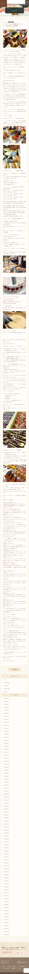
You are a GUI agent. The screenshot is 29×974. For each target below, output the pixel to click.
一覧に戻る (14, 669)
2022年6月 (6, 844)
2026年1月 (6, 719)
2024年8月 (6, 770)
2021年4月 (6, 883)
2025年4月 (6, 746)
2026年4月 (6, 710)
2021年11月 (6, 865)
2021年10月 (6, 868)
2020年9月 (6, 904)
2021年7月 (6, 877)
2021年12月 (6, 862)
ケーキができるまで (22, 966)
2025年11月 (6, 725)
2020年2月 (6, 925)
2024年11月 (6, 761)
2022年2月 (6, 856)
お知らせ (6, 691)
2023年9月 (6, 803)
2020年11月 (6, 898)
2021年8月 (6, 874)
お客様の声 (6, 685)
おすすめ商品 (7, 682)
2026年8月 (6, 698)
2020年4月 (6, 919)
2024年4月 (6, 782)
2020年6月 (6, 913)
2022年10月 (6, 832)
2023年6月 (6, 812)
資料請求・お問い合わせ (21, 952)
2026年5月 (6, 707)
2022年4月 (6, 850)
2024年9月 (6, 767)
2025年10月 (6, 728)
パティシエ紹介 (5, 968)
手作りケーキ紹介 (11, 966)
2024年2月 (6, 788)
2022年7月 (6, 841)
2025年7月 (6, 737)
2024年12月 (6, 758)
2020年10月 (6, 901)
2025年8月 (6, 734)
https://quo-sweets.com (8, 80)
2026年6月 (6, 704)
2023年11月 (6, 797)
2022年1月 (6, 859)
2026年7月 (6, 701)
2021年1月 (6, 892)
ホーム (3, 966)
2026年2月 (6, 716)
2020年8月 (6, 907)
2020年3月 (6, 922)
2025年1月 (6, 755)
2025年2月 (6, 752)
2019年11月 (6, 934)
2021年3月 (6, 886)
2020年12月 (6, 895)
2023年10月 (6, 800)
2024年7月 (6, 773)
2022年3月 (6, 853)
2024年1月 (6, 791)
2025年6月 (6, 740)
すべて (5, 679)
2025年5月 (6, 743)
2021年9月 (6, 871)
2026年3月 (6, 713)
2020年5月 (6, 916)
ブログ (19, 968)
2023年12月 (6, 794)
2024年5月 (6, 779)
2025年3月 (6, 749)
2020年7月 (6, 910)
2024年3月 (6, 785)
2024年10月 (6, 764)
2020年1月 (6, 928)
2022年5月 (6, 847)
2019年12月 (6, 931)
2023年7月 (6, 809)
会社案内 (13, 968)
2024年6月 (6, 776)
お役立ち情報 (7, 688)
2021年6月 (6, 880)
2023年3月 (6, 821)
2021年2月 (6, 889)
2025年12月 (6, 722)
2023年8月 (6, 806)
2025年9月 (6, 731)
